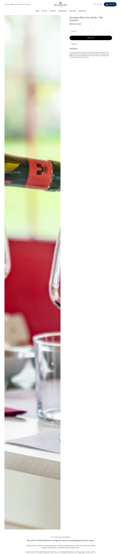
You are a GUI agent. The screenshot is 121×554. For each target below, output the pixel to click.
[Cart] (100, 4)
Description (74, 48)
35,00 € (73, 31)
